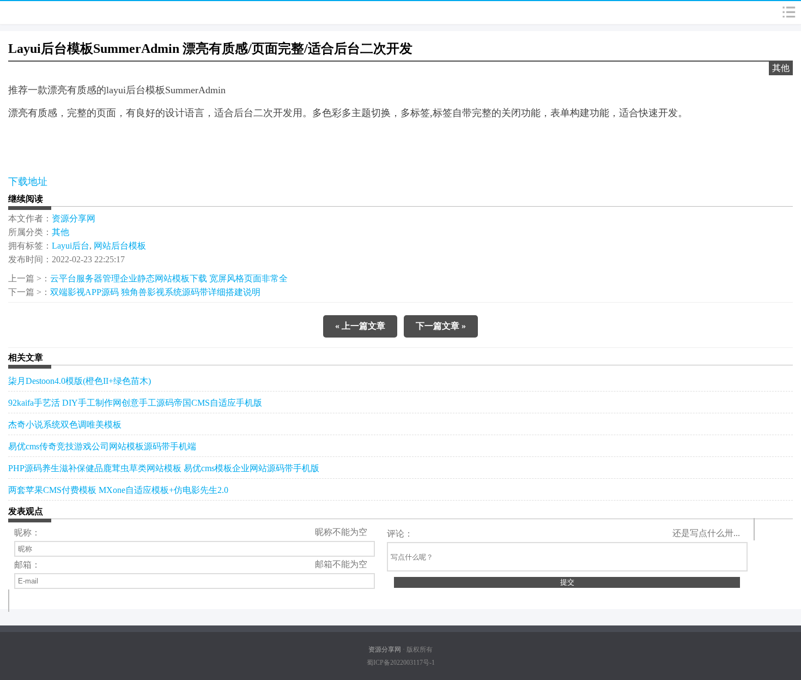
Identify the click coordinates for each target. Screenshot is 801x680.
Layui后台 (70, 245)
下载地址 (27, 181)
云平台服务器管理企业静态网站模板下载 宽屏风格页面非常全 (169, 278)
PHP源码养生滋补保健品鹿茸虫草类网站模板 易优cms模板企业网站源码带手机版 (163, 468)
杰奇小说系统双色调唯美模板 (65, 424)
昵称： (27, 532)
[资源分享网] (33, 12)
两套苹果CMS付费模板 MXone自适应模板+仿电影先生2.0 (118, 490)
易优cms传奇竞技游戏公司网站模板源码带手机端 (102, 446)
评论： (400, 533)
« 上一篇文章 (360, 325)
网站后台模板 (120, 245)
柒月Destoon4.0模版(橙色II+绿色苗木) (79, 381)
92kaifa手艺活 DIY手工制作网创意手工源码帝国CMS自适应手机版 (135, 402)
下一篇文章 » (441, 325)
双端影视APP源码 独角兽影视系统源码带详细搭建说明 (155, 292)
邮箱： (27, 564)
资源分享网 (73, 218)
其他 (781, 68)
